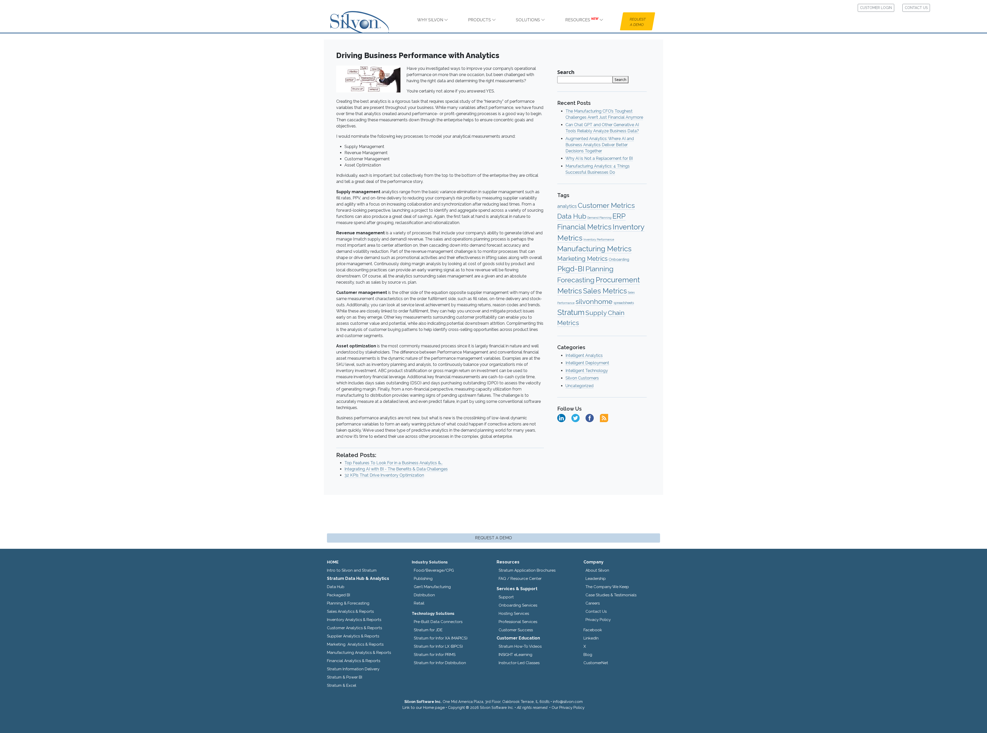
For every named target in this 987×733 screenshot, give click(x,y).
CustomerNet (595, 663)
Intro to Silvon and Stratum (352, 570)
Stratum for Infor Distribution (440, 663)
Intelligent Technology (586, 370)
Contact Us (596, 611)
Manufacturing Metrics (594, 249)
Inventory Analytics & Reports (354, 619)
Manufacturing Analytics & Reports (359, 652)
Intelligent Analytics (584, 355)
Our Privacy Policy (568, 707)
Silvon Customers (582, 378)
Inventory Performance (598, 239)
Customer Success (516, 630)
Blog (587, 654)
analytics (567, 206)
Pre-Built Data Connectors (438, 621)
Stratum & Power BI (344, 677)
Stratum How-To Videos (520, 646)
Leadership (596, 578)
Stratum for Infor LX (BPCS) (438, 646)
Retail (419, 603)
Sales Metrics (605, 291)
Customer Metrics (606, 205)
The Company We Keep (607, 586)
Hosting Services (514, 613)
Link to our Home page (424, 707)
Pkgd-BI (570, 268)
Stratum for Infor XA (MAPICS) (441, 638)
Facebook (592, 630)
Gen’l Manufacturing (432, 586)
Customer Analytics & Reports (354, 628)
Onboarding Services (518, 605)
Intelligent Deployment (587, 362)
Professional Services (518, 621)
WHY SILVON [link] (430, 19)
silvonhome (594, 301)
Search (565, 72)
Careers (593, 603)
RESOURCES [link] (581, 19)
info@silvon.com (568, 701)
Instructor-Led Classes (519, 663)
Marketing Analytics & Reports (355, 644)
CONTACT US (916, 8)
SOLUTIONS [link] (528, 19)
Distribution (424, 595)
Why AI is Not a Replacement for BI (599, 158)
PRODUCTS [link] (480, 19)
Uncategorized (579, 385)
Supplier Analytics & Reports (353, 636)
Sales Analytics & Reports (350, 611)
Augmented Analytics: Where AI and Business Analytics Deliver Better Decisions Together (599, 144)
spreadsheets (624, 303)
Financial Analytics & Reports (353, 660)
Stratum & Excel (341, 685)
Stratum (570, 312)
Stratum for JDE (428, 630)
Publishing (423, 578)
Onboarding (619, 259)
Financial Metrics (584, 227)
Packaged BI (338, 595)
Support (506, 597)
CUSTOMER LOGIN (876, 8)
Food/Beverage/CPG (434, 570)
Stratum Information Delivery (353, 669)
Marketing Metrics (582, 258)
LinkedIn (591, 638)
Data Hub (571, 216)
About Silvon (597, 570)
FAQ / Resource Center (520, 578)
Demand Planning (599, 217)
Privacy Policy (598, 619)
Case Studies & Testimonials (611, 595)
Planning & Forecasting (348, 603)
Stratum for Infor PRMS (434, 654)
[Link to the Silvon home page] (366, 17)
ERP (619, 216)
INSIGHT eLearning (515, 654)
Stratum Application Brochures (527, 570)
